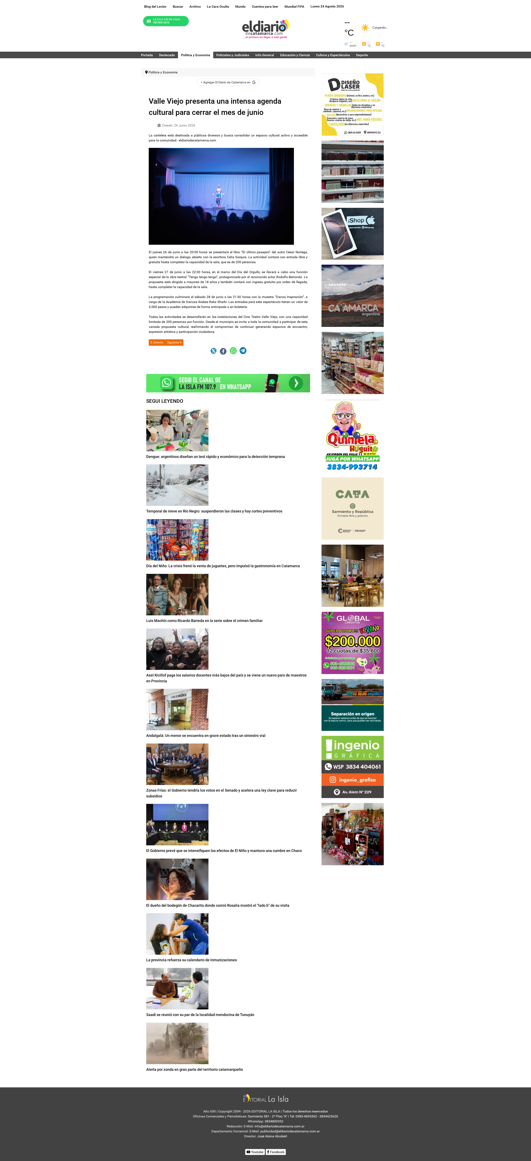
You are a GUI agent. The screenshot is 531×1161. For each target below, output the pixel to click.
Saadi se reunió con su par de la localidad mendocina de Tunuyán (200, 1015)
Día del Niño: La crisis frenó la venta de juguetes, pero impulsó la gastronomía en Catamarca (223, 566)
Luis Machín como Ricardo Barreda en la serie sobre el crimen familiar (204, 620)
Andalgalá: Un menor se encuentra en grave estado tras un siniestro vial (206, 735)
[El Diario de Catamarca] (265, 29)
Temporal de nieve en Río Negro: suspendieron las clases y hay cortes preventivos (214, 511)
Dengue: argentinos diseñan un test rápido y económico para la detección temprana (215, 456)
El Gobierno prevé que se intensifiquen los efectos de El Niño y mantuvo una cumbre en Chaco (224, 850)
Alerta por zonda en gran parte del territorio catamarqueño (194, 1069)
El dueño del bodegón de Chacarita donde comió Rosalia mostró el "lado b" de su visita (217, 905)
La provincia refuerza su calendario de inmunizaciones (191, 960)
